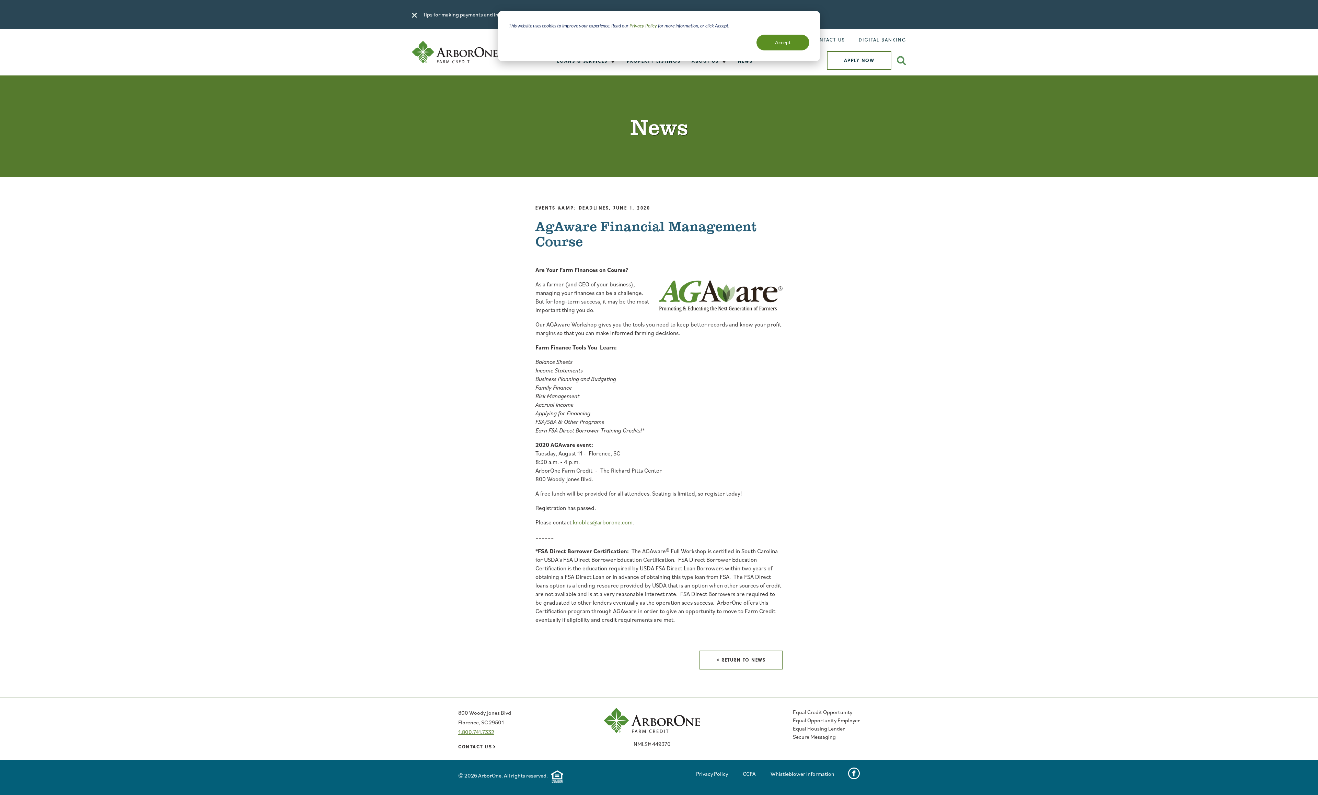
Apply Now (859, 60)
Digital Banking (882, 40)
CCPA (749, 773)
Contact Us (828, 40)
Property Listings (654, 61)
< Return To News (741, 660)
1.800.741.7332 (476, 731)
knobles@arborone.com (603, 522)
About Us (705, 61)
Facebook (854, 773)
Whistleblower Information (802, 773)
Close (414, 15)
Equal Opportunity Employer (826, 720)
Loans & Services (582, 61)
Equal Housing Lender (819, 728)
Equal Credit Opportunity (822, 712)
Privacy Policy (643, 25)
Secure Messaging (814, 736)
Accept (783, 42)
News (745, 61)
